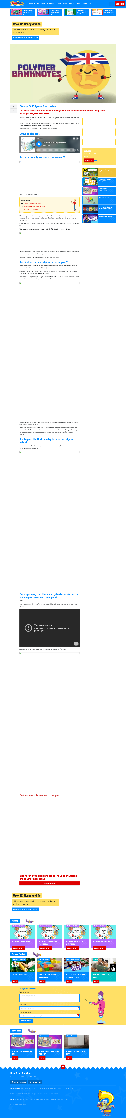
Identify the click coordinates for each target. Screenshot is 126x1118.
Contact (84, 4)
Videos (43, 4)
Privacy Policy (38, 1099)
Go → (15, 981)
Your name (22, 1005)
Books (65, 4)
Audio (31, 1088)
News (22, 1088)
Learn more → (18, 948)
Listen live (88, 160)
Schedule (18, 1094)
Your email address (25, 1012)
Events (78, 4)
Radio (31, 4)
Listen (120, 3)
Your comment (24, 992)
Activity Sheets (52, 1088)
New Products (68, 1088)
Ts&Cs (31, 1099)
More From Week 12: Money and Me (25, 38)
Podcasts (50, 4)
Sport (26, 1088)
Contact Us (18, 1099)
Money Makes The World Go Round (35, 207)
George (33, 1094)
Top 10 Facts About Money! (32, 204)
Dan (38, 1094)
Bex (41, 1094)
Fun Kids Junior (53, 1094)
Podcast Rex (64, 1099)
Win (38, 4)
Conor (45, 1094)
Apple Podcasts (20, 1082)
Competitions (43, 1088)
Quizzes (58, 4)
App (90, 4)
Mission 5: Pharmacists (31, 209)
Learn (71, 4)
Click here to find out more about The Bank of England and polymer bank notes (48, 877)
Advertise (26, 1099)
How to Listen (26, 1094)
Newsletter (36, 1082)
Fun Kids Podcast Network (52, 1099)
